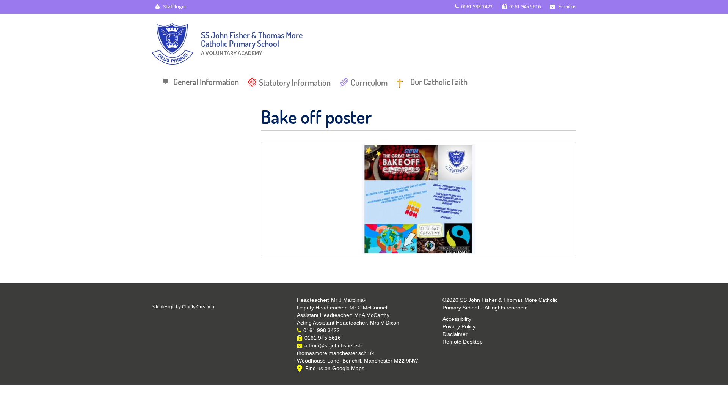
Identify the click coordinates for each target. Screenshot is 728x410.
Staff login (174, 6)
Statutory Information (295, 82)
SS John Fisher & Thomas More (252, 42)
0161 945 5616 (525, 6)
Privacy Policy (458, 326)
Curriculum (369, 82)
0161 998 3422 (477, 6)
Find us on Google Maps (334, 368)
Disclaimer (455, 334)
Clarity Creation (198, 306)
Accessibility (456, 319)
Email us (567, 6)
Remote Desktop (462, 342)
